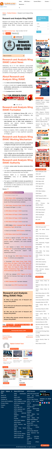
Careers (3, 405)
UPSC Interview (18, 411)
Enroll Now (6, 383)
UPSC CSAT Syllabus (19, 420)
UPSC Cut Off (39, 217)
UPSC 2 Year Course (40, 233)
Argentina (25, 358)
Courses (47, 1)
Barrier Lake (16, 358)
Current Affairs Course (41, 273)
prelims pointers (9, 324)
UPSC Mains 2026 (40, 181)
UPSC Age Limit (39, 186)
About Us (3, 395)
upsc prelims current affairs (15, 326)
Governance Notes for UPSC (42, 308)
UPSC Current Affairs (19, 433)
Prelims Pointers (11, 13)
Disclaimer (3, 397)
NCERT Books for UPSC (41, 196)
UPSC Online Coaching (41, 261)
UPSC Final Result (40, 214)
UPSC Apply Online (40, 183)
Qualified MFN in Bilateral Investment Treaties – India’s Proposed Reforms (42, 102)
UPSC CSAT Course (40, 259)
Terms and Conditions (7, 401)
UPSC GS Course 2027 (41, 227)
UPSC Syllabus (39, 188)
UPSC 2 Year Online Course (42, 236)
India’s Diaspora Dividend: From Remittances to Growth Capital (42, 114)
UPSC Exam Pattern (19, 403)
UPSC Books (38, 193)
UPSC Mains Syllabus (40, 191)
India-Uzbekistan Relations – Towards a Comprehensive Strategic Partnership (42, 108)
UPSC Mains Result (40, 212)
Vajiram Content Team (9, 31)
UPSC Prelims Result (40, 209)
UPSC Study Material (40, 264)
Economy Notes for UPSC (41, 322)
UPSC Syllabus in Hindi (20, 401)
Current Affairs (37, 1)
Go (38, 31)
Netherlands (29, 337)
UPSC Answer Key (19, 435)
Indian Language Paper (19, 225)
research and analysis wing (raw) (22, 324)
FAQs (2, 407)
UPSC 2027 (38, 174)
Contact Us (4, 399)
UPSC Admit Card (40, 207)
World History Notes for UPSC (42, 293)
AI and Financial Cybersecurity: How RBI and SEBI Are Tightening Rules (42, 119)
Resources (21, 4)
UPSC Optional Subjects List (42, 198)
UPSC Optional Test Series (42, 266)
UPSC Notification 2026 (41, 171)
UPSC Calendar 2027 (11, 281)
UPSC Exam (27, 1)
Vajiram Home (3, 6)
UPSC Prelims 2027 (40, 178)
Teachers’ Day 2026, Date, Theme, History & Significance (42, 125)
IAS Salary (38, 200)
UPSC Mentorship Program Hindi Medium (33, 410)
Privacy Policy (4, 403)
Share (7, 33)
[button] (19, 8)
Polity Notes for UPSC (41, 311)
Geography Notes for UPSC (42, 302)
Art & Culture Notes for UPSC (42, 299)
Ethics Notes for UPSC (41, 343)
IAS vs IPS (38, 219)
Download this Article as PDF (18, 330)
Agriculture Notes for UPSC (42, 324)
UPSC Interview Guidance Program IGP (33, 438)
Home (20, 1)
